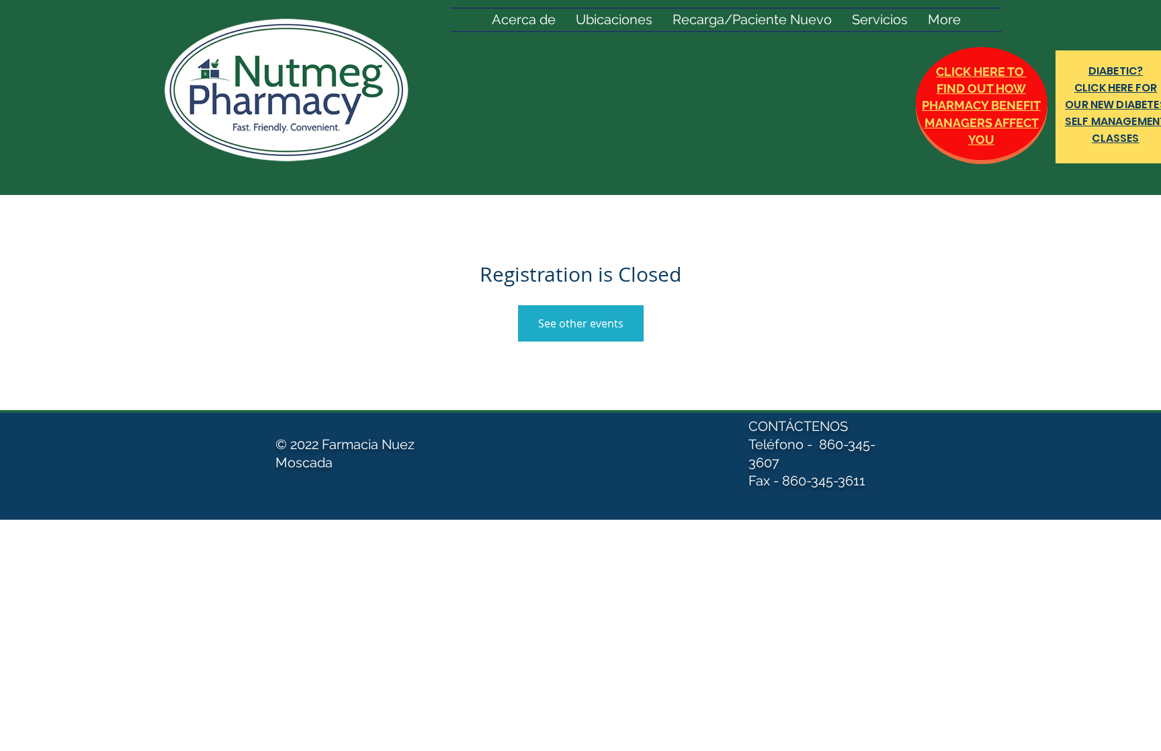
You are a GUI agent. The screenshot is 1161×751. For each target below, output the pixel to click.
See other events (581, 323)
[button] (880, 20)
